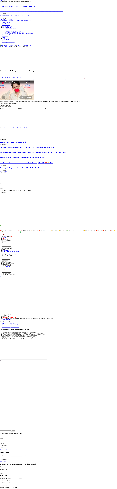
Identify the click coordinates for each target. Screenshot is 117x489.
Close (1, 473)
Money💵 (54, 230)
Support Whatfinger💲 (16, 232)
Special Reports (6, 22)
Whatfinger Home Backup (8, 42)
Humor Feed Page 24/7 (7, 255)
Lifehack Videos (5, 249)
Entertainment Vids (6, 27)
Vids (3, 238)
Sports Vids (5, 36)
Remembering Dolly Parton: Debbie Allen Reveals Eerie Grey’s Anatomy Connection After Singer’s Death (33, 152)
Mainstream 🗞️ (76, 230)
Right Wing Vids (6, 23)
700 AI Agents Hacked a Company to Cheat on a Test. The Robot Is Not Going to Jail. (17, 6)
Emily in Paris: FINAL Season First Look (13, 142)
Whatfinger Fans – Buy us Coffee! (9, 317)
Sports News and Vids (7, 248)
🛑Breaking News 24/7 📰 (5, 230)
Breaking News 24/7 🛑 (7, 236)
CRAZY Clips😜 (28, 230)
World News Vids (6, 25)
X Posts (4, 237)
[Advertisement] (58, 57)
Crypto (57, 230)
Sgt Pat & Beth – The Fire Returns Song (10, 251)
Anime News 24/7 (6, 261)
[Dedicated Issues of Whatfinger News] (15, 20)
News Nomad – (9, 254)
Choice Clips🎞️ (21, 230)
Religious (4, 37)
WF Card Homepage (6, 265)
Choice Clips (5, 243)
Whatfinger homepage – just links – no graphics (12, 256)
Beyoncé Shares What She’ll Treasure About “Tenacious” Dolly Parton (22, 157)
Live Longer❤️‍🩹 (108, 230)
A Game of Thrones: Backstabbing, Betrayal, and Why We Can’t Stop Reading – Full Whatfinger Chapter (22, 333)
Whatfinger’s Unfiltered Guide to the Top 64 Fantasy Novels (19, 33)
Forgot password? (3, 449)
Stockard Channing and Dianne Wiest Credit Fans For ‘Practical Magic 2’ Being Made (27, 147)
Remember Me (4, 445)
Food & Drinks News (6, 262)
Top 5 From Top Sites (6, 314)
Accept (1, 472)
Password (2, 443)
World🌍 (66, 230)
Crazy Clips (4, 315)
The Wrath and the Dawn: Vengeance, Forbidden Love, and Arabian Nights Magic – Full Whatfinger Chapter (23, 334)
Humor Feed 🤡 (94, 230)
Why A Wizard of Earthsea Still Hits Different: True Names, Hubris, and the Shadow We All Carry (21, 337)
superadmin (2, 134)
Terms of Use (5, 39)
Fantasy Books (5, 250)
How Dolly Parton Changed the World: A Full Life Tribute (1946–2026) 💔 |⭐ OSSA (26, 163)
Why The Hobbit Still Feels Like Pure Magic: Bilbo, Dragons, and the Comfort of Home (19, 335)
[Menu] (0, 44)
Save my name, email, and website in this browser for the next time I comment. (16, 190)
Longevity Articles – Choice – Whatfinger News (12, 324)
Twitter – (81, 230)
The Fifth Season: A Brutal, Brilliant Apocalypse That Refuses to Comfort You (17, 338)
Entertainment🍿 (48, 230)
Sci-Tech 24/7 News (6, 257)
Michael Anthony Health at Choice (9, 323)
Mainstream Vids (6, 34)
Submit (13, 431)
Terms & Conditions (6, 272)
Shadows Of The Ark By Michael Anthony (14, 32)
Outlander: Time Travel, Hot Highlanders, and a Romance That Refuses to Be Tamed (18, 336)
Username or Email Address (5, 440)
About (3, 38)
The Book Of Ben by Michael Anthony (14, 30)
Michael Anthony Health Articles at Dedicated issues (13, 325)
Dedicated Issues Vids (6, 264)
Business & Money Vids (7, 247)
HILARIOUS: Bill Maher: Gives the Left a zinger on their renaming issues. (15, 15)
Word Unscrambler (6, 319)
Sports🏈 (62, 230)
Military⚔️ (42, 230)
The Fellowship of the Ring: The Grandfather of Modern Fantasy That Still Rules (18, 339)
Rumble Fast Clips (6, 239)
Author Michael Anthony (10, 28)
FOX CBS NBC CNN (7, 240)
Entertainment (5, 242)
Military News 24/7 (6, 241)
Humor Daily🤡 (101, 230)
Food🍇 (1, 232)
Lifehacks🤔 (88, 230)
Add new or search (4, 478)
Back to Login (3, 461)
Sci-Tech (69, 230)
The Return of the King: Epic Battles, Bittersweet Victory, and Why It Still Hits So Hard (19, 332)
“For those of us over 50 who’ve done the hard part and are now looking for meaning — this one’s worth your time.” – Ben (27, 318)
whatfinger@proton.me (9, 269)
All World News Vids (6, 246)
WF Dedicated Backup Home (8, 274)
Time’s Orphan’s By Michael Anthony (13, 31)
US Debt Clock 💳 (7, 232)
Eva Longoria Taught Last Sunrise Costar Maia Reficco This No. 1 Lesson (23, 168)
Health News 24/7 (6, 260)
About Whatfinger (6, 270)
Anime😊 (113, 230)
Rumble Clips (14, 230)
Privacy (4, 40)
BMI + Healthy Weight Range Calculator (10, 327)
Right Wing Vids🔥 (36, 230)
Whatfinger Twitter (6, 273)
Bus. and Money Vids (7, 26)
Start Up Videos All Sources (8, 263)
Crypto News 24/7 (6, 259)
